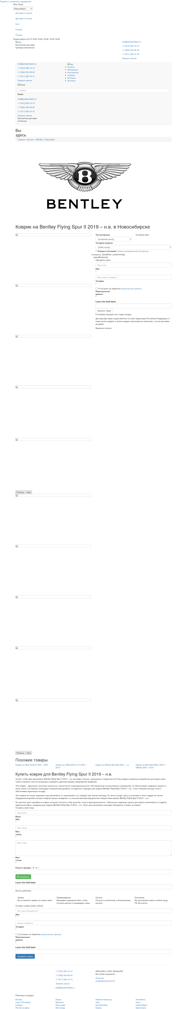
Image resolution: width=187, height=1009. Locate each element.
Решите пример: (23, 867)
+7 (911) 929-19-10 (130, 54)
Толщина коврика (104, 242)
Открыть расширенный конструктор (133, 251)
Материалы (72, 69)
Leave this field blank (106, 301)
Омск (138, 1002)
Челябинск (140, 999)
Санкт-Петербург (23, 1002)
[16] (53, 309)
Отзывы (18, 29)
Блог (17, 24)
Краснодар (60, 1005)
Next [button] (29, 492)
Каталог (70, 66)
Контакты (71, 77)
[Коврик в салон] (53, 464)
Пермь (58, 999)
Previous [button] (20, 492)
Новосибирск (141, 1005)
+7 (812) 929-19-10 (130, 45)
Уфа (98, 1002)
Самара (19, 1005)
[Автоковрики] (53, 360)
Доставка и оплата (23, 13)
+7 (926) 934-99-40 (130, 50)
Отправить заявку (25, 956)
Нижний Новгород (104, 999)
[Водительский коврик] (53, 412)
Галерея (71, 75)
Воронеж (60, 1002)
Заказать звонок (129, 58)
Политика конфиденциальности (105, 979)
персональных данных (131, 288)
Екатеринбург (102, 1005)
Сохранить (24, 876)
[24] (53, 258)
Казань (99, 1007)
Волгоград (60, 1007)
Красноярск (141, 1007)
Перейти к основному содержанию (15, 1)
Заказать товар (104, 310)
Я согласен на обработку (120, 288)
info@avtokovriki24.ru (131, 41)
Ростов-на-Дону (22, 1007)
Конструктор (72, 72)
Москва (18, 999)
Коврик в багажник (107, 251)
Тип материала (103, 234)
